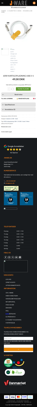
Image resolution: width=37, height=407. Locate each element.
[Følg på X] (12, 257)
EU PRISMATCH (10, 316)
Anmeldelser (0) (10, 109)
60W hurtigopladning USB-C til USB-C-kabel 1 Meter (17, 121)
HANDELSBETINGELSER (13, 298)
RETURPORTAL (10, 302)
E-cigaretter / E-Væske (14, 11)
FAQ (7, 311)
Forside (3, 11)
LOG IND (8, 279)
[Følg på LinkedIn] (20, 257)
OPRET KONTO (10, 282)
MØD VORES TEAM (12, 295)
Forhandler (11, 401)
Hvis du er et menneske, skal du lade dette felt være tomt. (17, 342)
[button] (2, 3)
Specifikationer (10, 105)
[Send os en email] (16, 257)
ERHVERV (9, 308)
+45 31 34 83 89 (10, 181)
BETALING (12, 313)
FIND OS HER (10, 305)
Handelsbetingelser (22, 401)
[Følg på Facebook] (5, 257)
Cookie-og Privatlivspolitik (14, 402)
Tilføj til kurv (23, 89)
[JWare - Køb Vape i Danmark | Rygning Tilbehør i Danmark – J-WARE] (18, 3)
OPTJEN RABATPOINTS (13, 285)
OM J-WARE (9, 292)
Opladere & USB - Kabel (12, 118)
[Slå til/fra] (3, 95)
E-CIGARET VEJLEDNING (13, 320)
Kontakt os (27, 402)
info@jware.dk (10, 183)
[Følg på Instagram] (9, 257)
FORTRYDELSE (10, 323)
